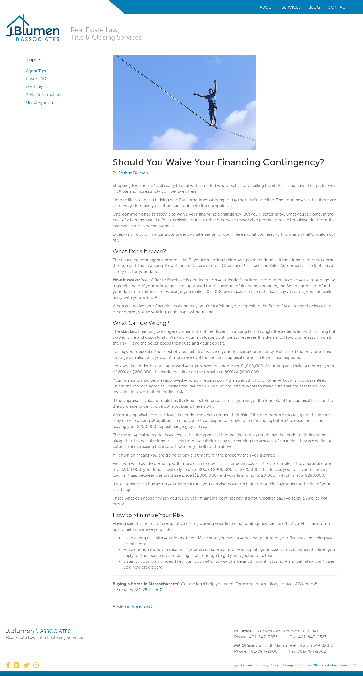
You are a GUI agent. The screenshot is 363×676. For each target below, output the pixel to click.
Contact (338, 7)
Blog (314, 7)
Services (291, 7)
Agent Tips (36, 70)
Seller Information (43, 94)
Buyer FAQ (36, 78)
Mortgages (36, 86)
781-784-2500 (148, 589)
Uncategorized (40, 102)
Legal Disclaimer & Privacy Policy (254, 665)
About (267, 7)
